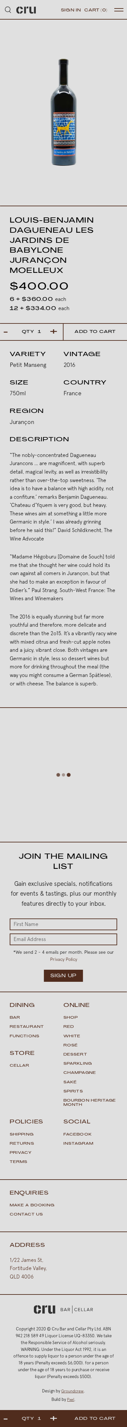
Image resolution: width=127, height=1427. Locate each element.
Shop (71, 1018)
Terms (19, 1162)
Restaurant (27, 1027)
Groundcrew (72, 1391)
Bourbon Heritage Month (90, 1103)
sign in (71, 10)
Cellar (20, 1066)
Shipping (22, 1135)
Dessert (75, 1055)
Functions (24, 1036)
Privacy (21, 1153)
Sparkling (78, 1064)
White (72, 1036)
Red (69, 1027)
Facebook (78, 1135)
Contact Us (26, 1214)
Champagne (80, 1073)
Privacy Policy (63, 959)
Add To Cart (95, 332)
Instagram (78, 1144)
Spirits (73, 1091)
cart (95, 10)
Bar (15, 1018)
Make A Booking (32, 1205)
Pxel (70, 1399)
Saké (70, 1082)
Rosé (71, 1045)
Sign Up (63, 976)
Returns (22, 1144)
